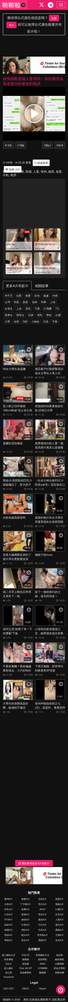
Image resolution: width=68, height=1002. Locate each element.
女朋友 (9, 308)
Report (42, 988)
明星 (16, 302)
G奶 (25, 321)
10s (21, 145)
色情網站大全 (42, 954)
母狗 (44, 171)
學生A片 (42, 914)
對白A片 (42, 904)
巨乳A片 (8, 909)
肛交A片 (59, 914)
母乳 (39, 315)
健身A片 (42, 919)
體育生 (20, 315)
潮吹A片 (25, 929)
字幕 (54, 321)
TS (57, 308)
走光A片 (59, 940)
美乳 (28, 308)
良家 (30, 315)
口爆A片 (59, 909)
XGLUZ (25, 954)
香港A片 (8, 934)
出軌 (6, 175)
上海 (52, 302)
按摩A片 (25, 909)
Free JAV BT (25, 968)
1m (9, 145)
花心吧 (8, 972)
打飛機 (48, 308)
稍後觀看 (42, 163)
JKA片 (42, 909)
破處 (46, 295)
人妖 (19, 308)
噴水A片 (25, 934)
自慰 (19, 295)
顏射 (25, 302)
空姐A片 (42, 898)
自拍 (37, 295)
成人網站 (8, 968)
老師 (34, 302)
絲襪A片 (8, 929)
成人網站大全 (8, 954)
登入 (11, 25)
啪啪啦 (7, 999)
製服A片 (59, 904)
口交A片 (8, 914)
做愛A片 (25, 898)
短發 (16, 321)
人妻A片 (59, 919)
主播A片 (59, 934)
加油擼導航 (25, 972)
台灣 (7, 302)
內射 (55, 295)
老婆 (59, 171)
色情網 (25, 963)
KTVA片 (8, 919)
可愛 (37, 308)
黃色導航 (8, 959)
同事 (43, 302)
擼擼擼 (25, 959)
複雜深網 (59, 972)
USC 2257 (8, 988)
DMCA (25, 988)
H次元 (8, 963)
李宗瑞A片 (42, 934)
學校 (49, 315)
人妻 (36, 171)
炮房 (13, 175)
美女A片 (25, 940)
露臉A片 (59, 929)
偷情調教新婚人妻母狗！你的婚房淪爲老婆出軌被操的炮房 (33, 81)
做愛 (28, 295)
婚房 (51, 171)
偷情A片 (25, 919)
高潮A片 (25, 914)
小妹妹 (35, 321)
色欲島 (59, 954)
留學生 (9, 315)
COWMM (42, 968)
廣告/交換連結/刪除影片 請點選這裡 (44, 999)
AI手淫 (8, 295)
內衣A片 (42, 929)
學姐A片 (8, 940)
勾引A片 (42, 924)
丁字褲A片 (25, 904)
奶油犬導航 (59, 968)
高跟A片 (42, 940)
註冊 (54, 18)
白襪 (58, 315)
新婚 (29, 171)
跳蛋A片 (59, 898)
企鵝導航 (59, 963)
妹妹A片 (8, 924)
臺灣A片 (8, 898)
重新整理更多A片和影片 (35, 863)
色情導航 (42, 959)
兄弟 (45, 321)
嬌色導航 (59, 959)
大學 (7, 321)
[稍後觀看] (60, 989)
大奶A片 (8, 904)
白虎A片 (25, 924)
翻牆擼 (42, 972)
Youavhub (8, 976)
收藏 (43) (14, 169)
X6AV (42, 963)
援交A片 (59, 924)
